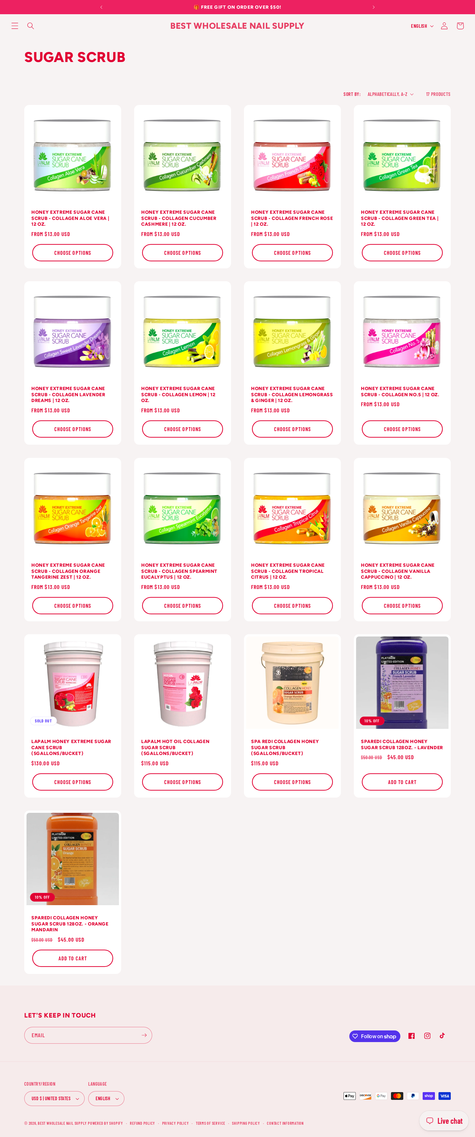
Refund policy (142, 1123)
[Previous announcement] (101, 7)
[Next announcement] (373, 7)
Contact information (285, 1123)
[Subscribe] (144, 1035)
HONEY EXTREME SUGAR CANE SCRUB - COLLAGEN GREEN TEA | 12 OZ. (399, 218)
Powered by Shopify (105, 1123)
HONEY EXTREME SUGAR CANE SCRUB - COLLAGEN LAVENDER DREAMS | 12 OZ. (68, 394)
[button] (15, 26)
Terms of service (210, 1123)
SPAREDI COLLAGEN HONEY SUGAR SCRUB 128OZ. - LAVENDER (402, 744)
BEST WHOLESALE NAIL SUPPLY (63, 1123)
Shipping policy (246, 1123)
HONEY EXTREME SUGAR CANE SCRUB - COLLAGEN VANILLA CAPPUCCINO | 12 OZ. (398, 571)
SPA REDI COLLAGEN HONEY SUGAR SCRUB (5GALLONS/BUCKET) (285, 747)
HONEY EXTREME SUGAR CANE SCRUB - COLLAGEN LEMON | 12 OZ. (178, 394)
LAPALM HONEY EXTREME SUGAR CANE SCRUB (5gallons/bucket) (71, 747)
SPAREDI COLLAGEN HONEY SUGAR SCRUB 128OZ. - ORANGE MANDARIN (70, 924)
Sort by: (352, 94)
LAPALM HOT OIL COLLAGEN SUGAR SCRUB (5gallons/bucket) (175, 747)
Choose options (72, 252)
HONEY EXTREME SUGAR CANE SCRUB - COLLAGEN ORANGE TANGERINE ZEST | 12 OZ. (68, 571)
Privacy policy (175, 1123)
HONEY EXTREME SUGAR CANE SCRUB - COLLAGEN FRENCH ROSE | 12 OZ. (292, 218)
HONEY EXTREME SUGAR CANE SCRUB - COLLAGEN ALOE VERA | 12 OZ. (70, 218)
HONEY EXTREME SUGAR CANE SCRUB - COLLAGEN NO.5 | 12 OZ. (400, 392)
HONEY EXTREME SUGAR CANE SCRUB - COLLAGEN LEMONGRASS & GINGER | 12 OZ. (292, 394)
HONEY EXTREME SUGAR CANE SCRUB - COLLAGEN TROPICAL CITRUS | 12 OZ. (288, 571)
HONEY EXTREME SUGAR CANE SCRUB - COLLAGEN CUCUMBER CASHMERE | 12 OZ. (178, 218)
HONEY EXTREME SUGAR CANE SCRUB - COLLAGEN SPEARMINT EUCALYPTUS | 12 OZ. (179, 571)
